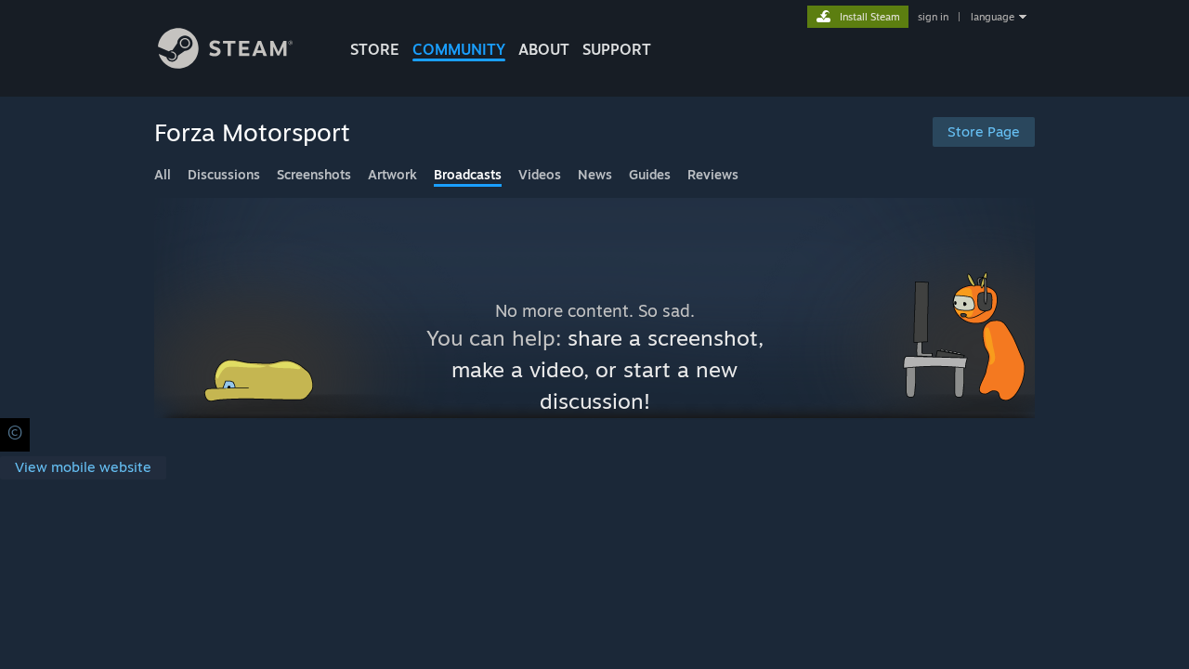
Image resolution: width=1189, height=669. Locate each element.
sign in (933, 16)
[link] (83, 467)
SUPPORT (616, 49)
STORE (374, 49)
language (992, 16)
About (543, 49)
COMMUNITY (458, 49)
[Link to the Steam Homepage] (225, 64)
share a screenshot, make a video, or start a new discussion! (607, 369)
